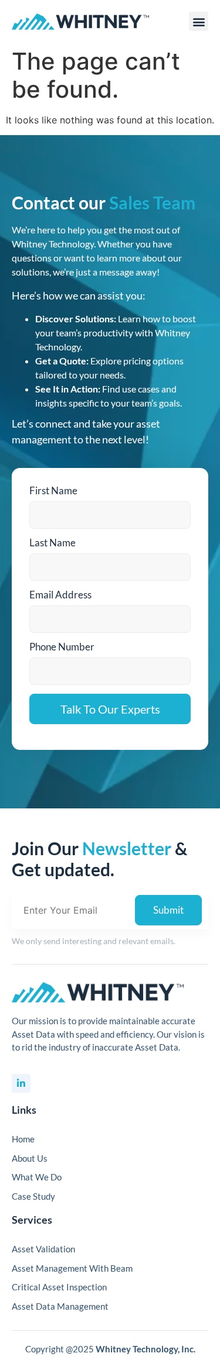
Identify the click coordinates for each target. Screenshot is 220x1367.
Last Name (52, 543)
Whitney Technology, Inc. (145, 1349)
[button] (198, 21)
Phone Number (61, 647)
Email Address (60, 595)
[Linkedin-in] (21, 1083)
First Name (53, 490)
